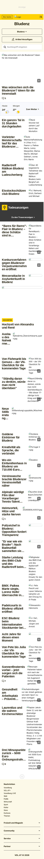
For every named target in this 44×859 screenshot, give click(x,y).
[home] (22, 17)
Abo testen (7, 17)
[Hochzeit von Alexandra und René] (22, 301)
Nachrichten (9, 784)
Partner (7, 846)
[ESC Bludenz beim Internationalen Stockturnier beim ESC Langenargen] (35, 622)
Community (9, 831)
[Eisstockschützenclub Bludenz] (35, 194)
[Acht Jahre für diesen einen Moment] (35, 638)
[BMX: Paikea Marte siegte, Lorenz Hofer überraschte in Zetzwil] (35, 592)
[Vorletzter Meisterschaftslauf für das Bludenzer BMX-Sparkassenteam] (33, 148)
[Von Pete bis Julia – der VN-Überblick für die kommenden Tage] (35, 654)
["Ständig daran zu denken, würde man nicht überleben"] (35, 389)
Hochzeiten (7, 320)
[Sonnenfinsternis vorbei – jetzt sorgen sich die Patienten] (34, 675)
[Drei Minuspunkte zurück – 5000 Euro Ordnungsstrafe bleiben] (35, 759)
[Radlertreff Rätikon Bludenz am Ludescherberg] (35, 175)
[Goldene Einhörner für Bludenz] (35, 438)
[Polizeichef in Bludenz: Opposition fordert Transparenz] (35, 529)
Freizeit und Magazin (13, 823)
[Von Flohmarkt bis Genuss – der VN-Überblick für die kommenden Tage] (35, 365)
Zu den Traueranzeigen (22, 217)
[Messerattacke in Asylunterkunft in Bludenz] (35, 279)
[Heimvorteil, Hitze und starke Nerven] (32, 513)
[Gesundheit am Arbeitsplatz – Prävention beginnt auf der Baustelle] (32, 695)
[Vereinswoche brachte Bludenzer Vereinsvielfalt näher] (35, 479)
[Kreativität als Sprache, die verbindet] (35, 451)
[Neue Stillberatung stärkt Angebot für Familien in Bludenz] (27, 418)
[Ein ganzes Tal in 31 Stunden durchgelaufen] (35, 125)
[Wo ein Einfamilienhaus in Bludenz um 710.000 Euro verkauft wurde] (35, 463)
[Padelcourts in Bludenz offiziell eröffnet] (35, 609)
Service (7, 838)
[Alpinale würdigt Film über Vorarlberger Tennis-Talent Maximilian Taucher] (35, 496)
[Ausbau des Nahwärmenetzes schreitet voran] (27, 343)
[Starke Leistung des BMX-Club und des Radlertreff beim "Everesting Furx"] (35, 568)
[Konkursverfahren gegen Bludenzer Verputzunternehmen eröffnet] (35, 263)
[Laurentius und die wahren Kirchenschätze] (34, 726)
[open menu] (41, 17)
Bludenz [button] (21, 32)
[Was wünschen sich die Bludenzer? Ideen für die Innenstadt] (22, 69)
